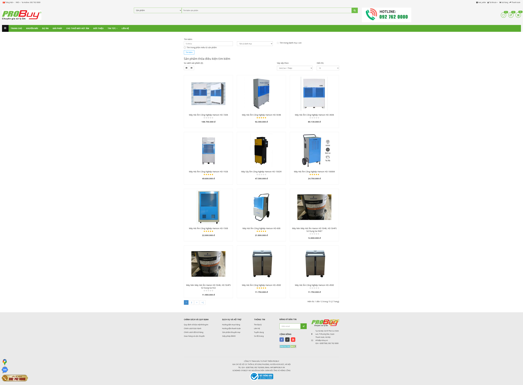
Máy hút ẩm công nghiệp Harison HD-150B (208, 228)
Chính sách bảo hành (192, 328)
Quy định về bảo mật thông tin (196, 324)
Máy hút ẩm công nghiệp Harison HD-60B (261, 228)
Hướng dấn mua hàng (231, 324)
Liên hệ (257, 328)
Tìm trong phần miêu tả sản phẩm (202, 47)
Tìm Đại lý (258, 324)
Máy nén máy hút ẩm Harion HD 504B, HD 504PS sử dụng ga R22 (208, 286)
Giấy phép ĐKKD (229, 336)
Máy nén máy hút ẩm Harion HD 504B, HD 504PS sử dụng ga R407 (314, 229)
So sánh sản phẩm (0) (193, 63)
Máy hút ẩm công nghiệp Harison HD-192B (208, 171)
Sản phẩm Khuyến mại (231, 332)
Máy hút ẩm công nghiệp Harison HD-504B (261, 115)
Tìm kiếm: (188, 39)
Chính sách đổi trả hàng (193, 332)
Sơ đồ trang (259, 336)
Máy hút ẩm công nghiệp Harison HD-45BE (261, 285)
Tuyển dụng (259, 332)
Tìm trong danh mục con (291, 42)
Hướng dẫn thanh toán (231, 328)
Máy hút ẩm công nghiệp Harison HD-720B (208, 115)
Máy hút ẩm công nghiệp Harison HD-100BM (314, 171)
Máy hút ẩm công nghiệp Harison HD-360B (314, 115)
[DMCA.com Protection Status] (287, 346)
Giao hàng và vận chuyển (194, 336)
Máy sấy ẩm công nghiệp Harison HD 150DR (261, 171)
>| (203, 302)
